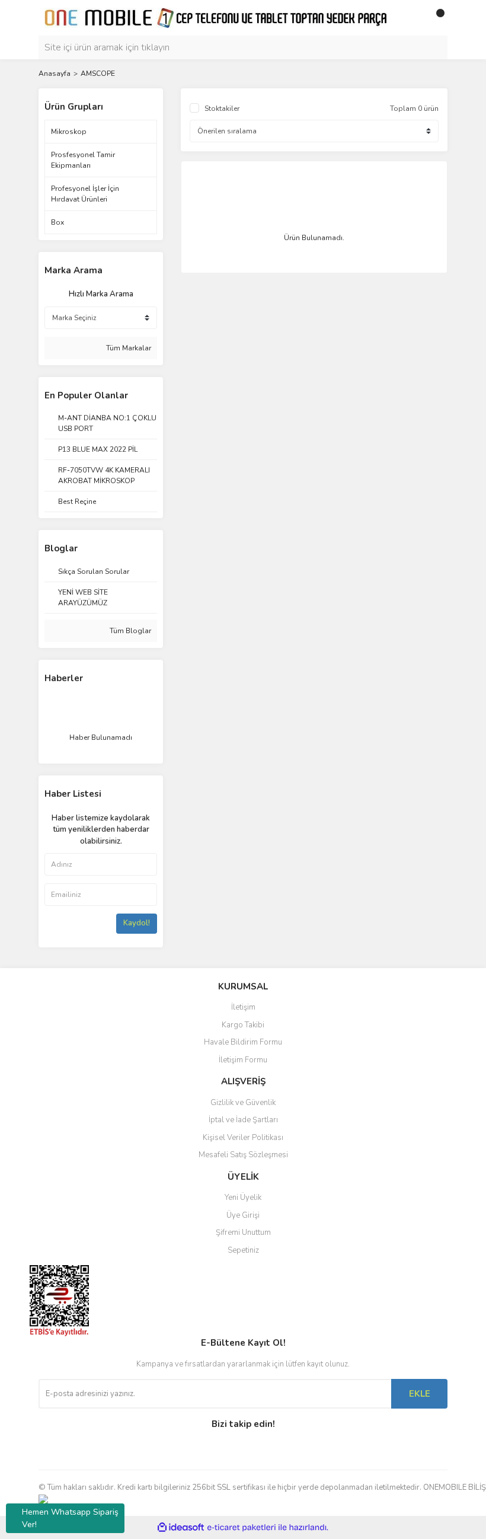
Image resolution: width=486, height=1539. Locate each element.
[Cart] (435, 18)
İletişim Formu (243, 1060)
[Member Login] (412, 18)
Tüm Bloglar (129, 631)
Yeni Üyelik (243, 1197)
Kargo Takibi (243, 1025)
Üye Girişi (243, 1215)
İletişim (243, 1007)
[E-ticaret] (241, 1527)
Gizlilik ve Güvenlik (243, 1102)
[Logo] (216, 17)
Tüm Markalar (127, 348)
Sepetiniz (243, 1250)
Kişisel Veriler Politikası (243, 1137)
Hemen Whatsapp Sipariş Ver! (70, 1518)
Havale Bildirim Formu (243, 1042)
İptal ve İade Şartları (243, 1120)
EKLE (419, 1394)
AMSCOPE (98, 73)
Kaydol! (136, 923)
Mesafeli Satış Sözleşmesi (243, 1155)
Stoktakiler (221, 108)
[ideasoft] (180, 1528)
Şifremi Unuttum (243, 1232)
